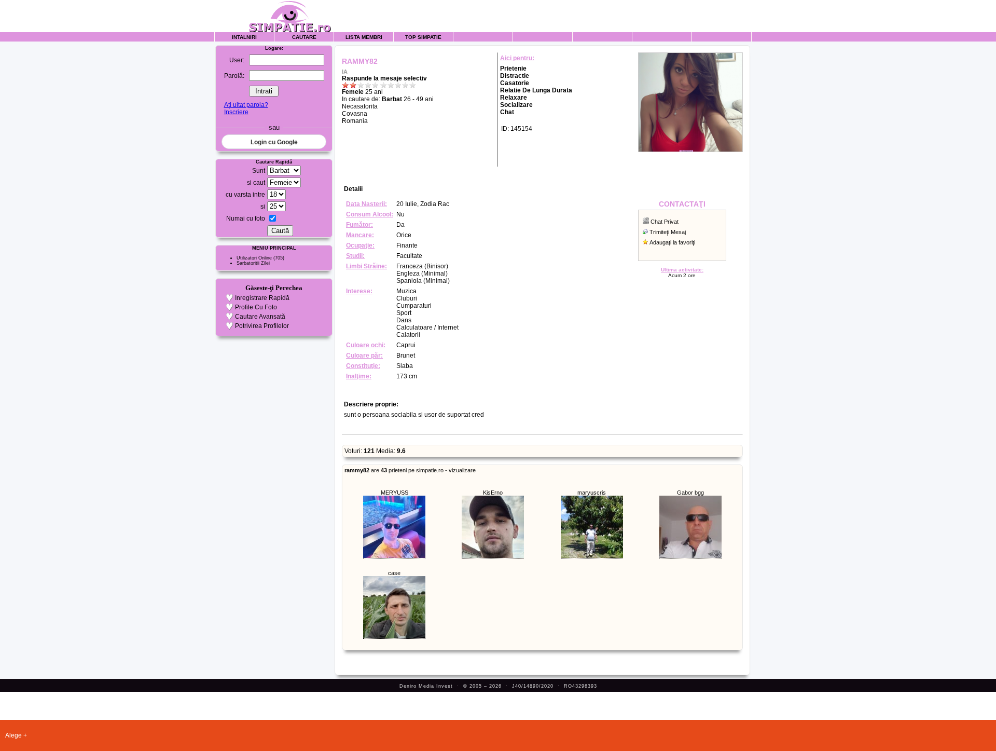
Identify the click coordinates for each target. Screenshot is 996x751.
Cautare (304, 37)
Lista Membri (363, 37)
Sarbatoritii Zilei (253, 263)
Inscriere (236, 112)
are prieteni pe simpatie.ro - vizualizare (410, 470)
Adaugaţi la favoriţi (672, 242)
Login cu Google (274, 142)
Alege (13, 735)
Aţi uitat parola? (246, 104)
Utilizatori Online (254, 258)
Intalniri (244, 37)
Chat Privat (665, 222)
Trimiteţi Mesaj (667, 232)
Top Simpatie (423, 37)
